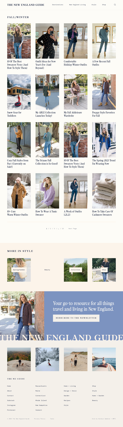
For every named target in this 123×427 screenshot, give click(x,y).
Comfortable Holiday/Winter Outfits (75, 63)
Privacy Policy (39, 419)
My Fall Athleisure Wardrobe (73, 114)
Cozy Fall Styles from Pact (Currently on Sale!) (17, 163)
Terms (52, 419)
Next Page (73, 229)
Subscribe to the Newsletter (76, 318)
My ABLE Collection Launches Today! (46, 114)
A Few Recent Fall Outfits (101, 63)
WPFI (114, 419)
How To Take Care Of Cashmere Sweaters (102, 213)
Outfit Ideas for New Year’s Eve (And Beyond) (46, 64)
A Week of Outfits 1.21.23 (73, 213)
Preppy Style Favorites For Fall (103, 114)
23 (63, 229)
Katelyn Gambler (104, 419)
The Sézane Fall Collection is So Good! (47, 162)
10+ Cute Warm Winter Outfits (17, 213)
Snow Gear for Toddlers (14, 114)
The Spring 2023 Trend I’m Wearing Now (104, 162)
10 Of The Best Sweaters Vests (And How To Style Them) (17, 64)
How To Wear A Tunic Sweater (46, 213)
